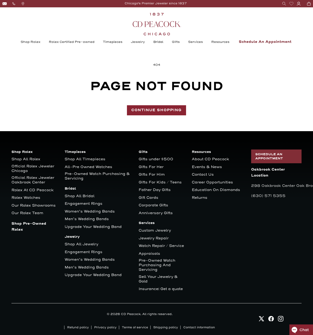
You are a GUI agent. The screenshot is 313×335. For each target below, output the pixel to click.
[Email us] (4, 3)
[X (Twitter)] (261, 320)
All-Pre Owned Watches (88, 167)
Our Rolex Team (27, 213)
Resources (220, 42)
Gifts (176, 42)
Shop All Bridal (79, 196)
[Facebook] (271, 320)
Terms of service (135, 327)
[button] (284, 3)
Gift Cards (148, 198)
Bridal (158, 42)
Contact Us (203, 174)
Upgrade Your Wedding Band (93, 227)
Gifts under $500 (156, 159)
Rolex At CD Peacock (32, 190)
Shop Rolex (30, 42)
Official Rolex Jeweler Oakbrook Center (32, 180)
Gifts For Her (151, 167)
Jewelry (138, 42)
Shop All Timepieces (85, 159)
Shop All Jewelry (81, 244)
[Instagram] (280, 320)
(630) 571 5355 (268, 196)
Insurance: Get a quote (161, 289)
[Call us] (13, 3)
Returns (199, 198)
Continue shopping (156, 110)
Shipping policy (165, 327)
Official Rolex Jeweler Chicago (33, 168)
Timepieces (112, 42)
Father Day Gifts (155, 190)
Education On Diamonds (216, 190)
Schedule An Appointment (265, 41)
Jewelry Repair (154, 238)
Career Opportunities (212, 182)
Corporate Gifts (153, 205)
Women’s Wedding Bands (90, 211)
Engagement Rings (83, 204)
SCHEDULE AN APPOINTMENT (269, 156)
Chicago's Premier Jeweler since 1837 (156, 3)
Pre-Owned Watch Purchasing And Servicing (157, 265)
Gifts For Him (152, 174)
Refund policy (78, 327)
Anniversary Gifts (156, 213)
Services (195, 42)
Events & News (207, 167)
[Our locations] (22, 3)
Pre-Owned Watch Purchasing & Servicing (97, 176)
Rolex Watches (25, 198)
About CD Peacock (210, 159)
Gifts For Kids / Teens (160, 182)
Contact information (199, 327)
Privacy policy (105, 327)
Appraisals (149, 254)
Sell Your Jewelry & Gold (158, 279)
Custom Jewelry (155, 230)
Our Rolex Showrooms (33, 205)
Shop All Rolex (25, 159)
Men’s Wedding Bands (87, 219)
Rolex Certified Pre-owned (71, 42)
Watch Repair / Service (161, 246)
